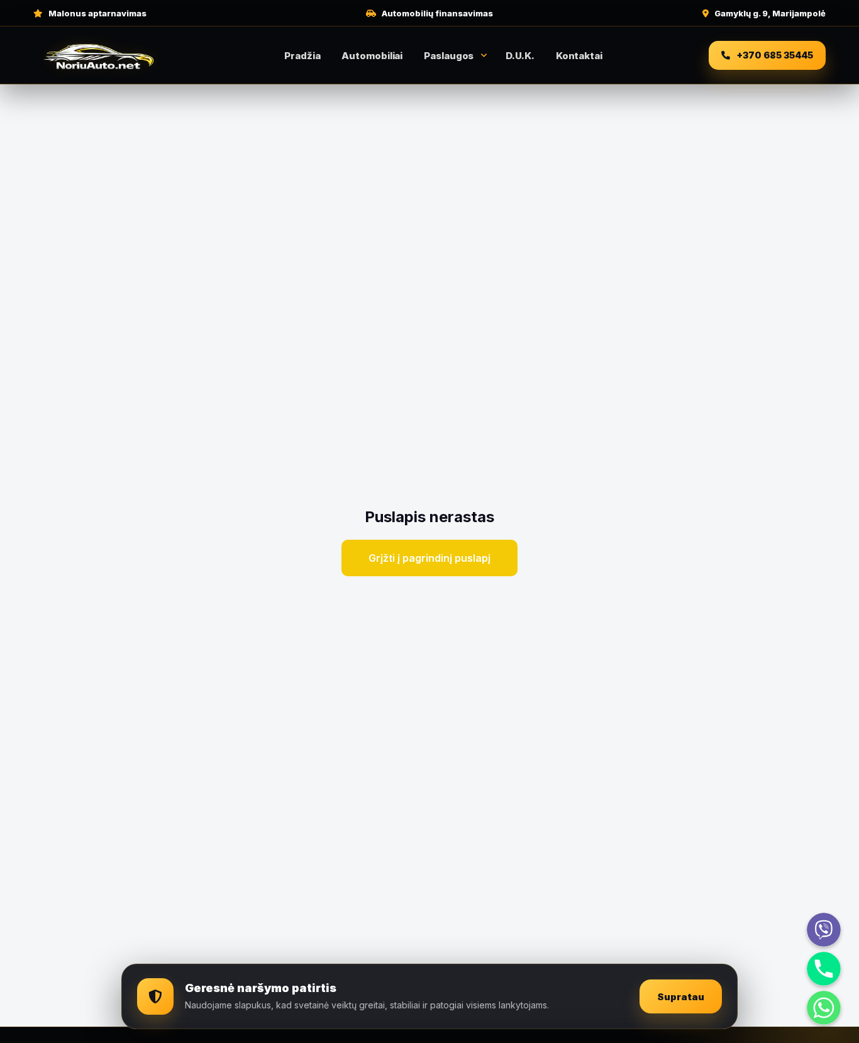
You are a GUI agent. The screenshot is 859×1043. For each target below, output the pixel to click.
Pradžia (302, 56)
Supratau (680, 997)
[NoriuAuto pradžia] (99, 55)
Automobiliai (371, 56)
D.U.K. (520, 56)
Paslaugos (449, 56)
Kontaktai (579, 56)
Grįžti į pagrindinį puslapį (429, 558)
